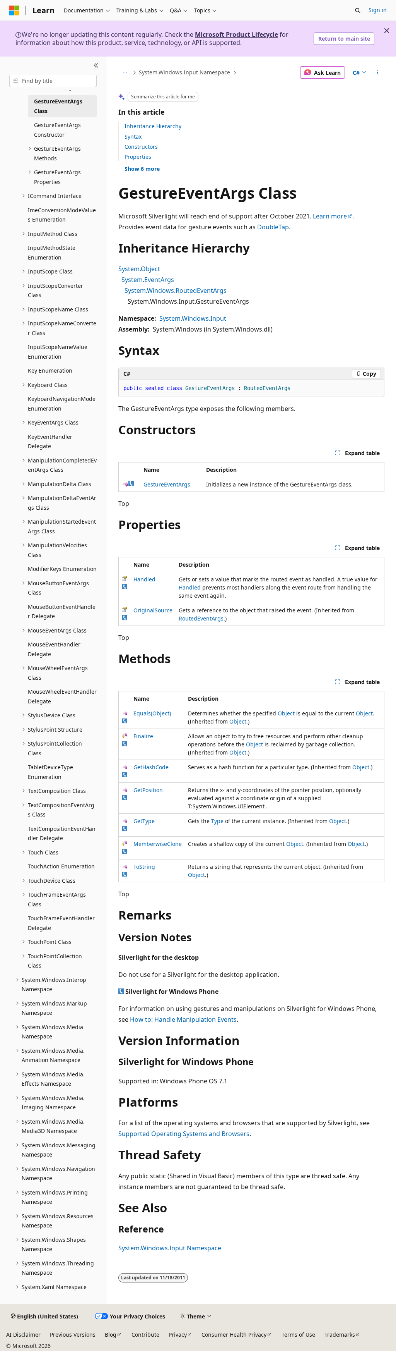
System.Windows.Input (192, 318)
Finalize (143, 736)
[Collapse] (96, 66)
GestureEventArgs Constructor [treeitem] (57, 129)
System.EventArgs (147, 279)
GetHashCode (151, 767)
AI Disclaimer (23, 1334)
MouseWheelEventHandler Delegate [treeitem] (62, 696)
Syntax (133, 136)
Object (286, 713)
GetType (144, 821)
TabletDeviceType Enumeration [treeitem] (50, 771)
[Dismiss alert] (387, 30)
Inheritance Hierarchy (153, 126)
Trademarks (339, 1334)
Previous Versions (73, 1334)
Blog (110, 1334)
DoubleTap (273, 227)
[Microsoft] (14, 10)
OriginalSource (152, 610)
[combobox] (53, 81)
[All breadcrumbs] (125, 72)
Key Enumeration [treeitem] (50, 370)
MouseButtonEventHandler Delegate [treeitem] (62, 611)
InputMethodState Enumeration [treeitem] (51, 252)
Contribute (145, 1334)
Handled (144, 579)
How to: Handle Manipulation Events (183, 1019)
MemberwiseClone (157, 843)
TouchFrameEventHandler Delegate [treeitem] (61, 923)
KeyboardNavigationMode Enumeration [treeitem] (62, 403)
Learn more (330, 216)
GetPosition (148, 790)
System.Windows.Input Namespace (184, 72)
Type (217, 821)
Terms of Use (298, 1334)
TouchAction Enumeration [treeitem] (61, 866)
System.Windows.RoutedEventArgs (176, 290)
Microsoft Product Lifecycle (236, 34)
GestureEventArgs (166, 484)
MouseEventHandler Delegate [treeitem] (54, 649)
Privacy (178, 1334)
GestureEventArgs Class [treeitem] (58, 106)
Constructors (141, 146)
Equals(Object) (152, 713)
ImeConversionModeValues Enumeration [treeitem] (62, 214)
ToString (144, 866)
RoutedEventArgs (201, 618)
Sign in (378, 10)
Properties (138, 156)
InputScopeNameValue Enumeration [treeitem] (57, 351)
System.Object (139, 269)
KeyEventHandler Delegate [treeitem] (50, 441)
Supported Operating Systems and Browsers (183, 1133)
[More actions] (377, 72)
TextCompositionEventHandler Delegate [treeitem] (62, 833)
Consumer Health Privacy (233, 1334)
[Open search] (357, 10)
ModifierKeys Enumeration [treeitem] (62, 568)
